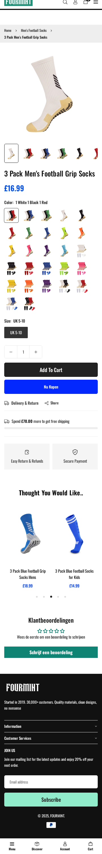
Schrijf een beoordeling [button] (51, 652)
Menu (12, 849)
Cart (90, 849)
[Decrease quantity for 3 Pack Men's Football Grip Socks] (11, 352)
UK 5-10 (16, 332)
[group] (51, 94)
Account (65, 849)
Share (54, 403)
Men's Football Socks (33, 30)
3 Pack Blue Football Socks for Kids (74, 574)
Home (7, 30)
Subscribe (51, 799)
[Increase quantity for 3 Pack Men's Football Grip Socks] (35, 352)
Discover (37, 849)
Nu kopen (51, 387)
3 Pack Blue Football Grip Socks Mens (28, 574)
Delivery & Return (24, 403)
